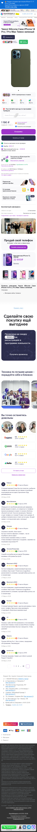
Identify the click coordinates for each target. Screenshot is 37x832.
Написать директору (18, 475)
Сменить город (23, 678)
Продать (16, 263)
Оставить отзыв (18, 470)
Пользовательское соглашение (18, 816)
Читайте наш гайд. (11, 7)
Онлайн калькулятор (18, 247)
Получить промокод (18, 354)
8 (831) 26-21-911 (27, 14)
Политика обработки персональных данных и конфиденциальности (18, 818)
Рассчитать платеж (17, 160)
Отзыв (20, 485)
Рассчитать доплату (7, 170)
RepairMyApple (11, 724)
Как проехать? (10, 682)
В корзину (18, 131)
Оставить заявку (6, 175)
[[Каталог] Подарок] (18, 23)
